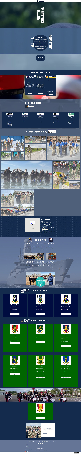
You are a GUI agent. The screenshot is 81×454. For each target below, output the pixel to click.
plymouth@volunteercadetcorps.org (40, 371)
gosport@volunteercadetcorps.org (66, 341)
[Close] (80, 452)
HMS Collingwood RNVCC (45, 225)
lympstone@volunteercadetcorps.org (14, 371)
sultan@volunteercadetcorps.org (65, 309)
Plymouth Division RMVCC (45, 228)
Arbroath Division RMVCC (45, 222)
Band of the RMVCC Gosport (45, 223)
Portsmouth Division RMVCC (45, 229)
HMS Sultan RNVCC (44, 230)
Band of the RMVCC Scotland (45, 224)
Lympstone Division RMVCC (45, 227)
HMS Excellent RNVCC (44, 226)
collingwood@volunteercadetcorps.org (14, 309)
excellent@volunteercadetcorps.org (40, 309)
